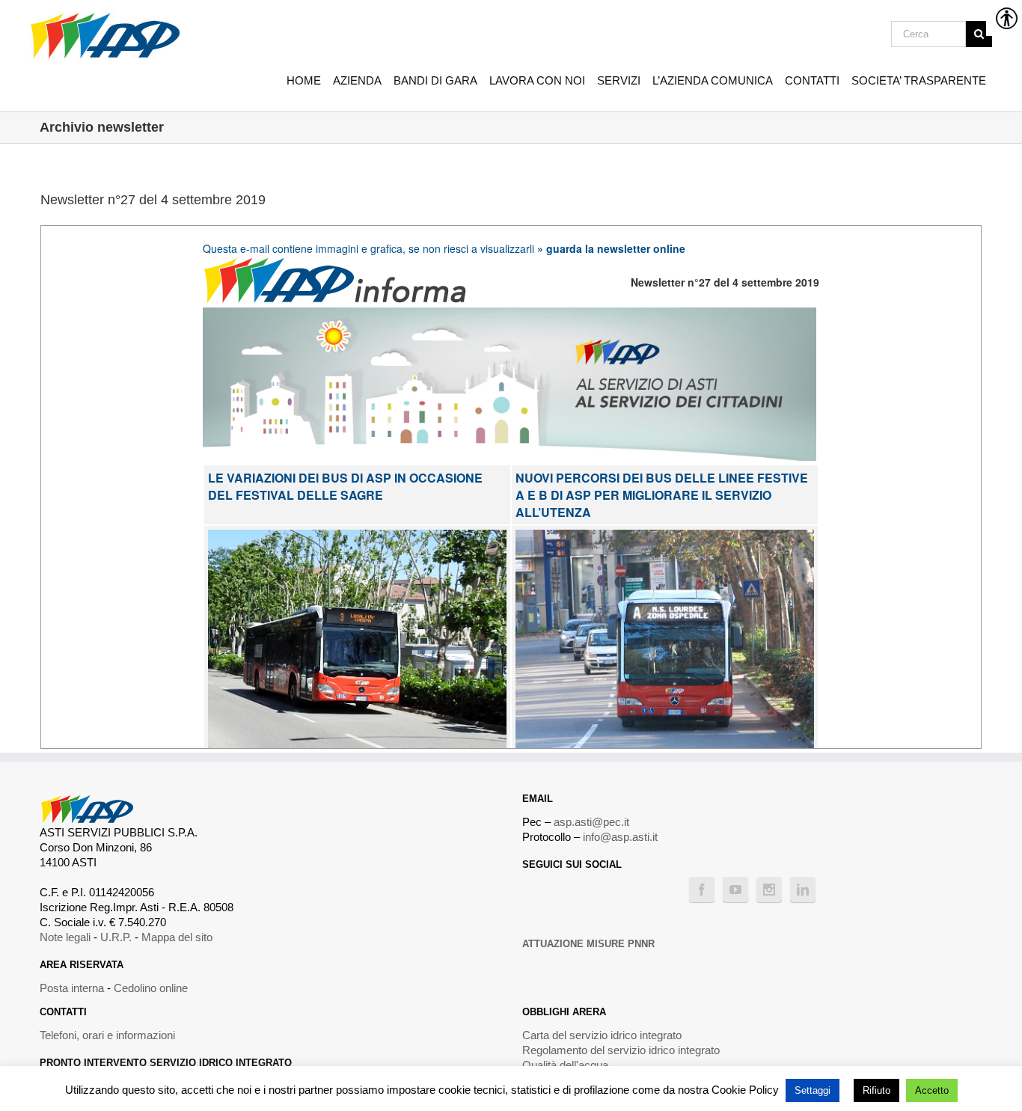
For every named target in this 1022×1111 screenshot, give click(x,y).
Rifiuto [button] (876, 1090)
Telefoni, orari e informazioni (107, 1035)
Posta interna (72, 988)
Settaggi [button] (812, 1090)
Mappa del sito (176, 937)
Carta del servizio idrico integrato (602, 1035)
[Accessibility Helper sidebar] (1004, 18)
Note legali (65, 937)
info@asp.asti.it (620, 836)
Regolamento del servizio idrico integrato (621, 1050)
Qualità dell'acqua (565, 1065)
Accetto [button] (932, 1090)
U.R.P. (116, 937)
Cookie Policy (745, 1089)
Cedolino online (151, 988)
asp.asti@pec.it (591, 821)
